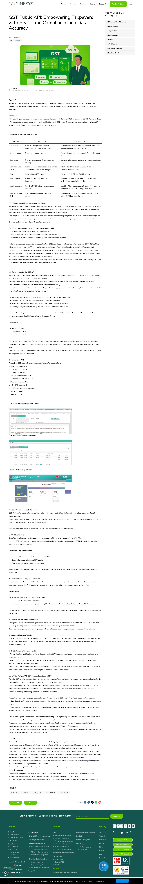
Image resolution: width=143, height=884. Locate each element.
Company (83, 4)
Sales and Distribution (62, 847)
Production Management (63, 844)
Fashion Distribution (16, 837)
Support (110, 40)
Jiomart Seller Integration (39, 855)
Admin (15, 88)
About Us (102, 832)
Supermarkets (14, 858)
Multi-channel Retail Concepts (117, 22)
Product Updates (113, 26)
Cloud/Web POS (60, 859)
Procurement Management (64, 841)
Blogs (101, 847)
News (101, 854)
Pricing (92, 4)
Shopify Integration (37, 862)
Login (130, 4)
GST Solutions (15, 41)
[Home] (21, 3)
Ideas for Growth (113, 35)
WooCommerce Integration (40, 868)
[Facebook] (85, 802)
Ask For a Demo (118, 4)
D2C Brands (14, 847)
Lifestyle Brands (15, 855)
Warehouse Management (63, 836)
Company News (112, 31)
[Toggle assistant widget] (5, 873)
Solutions (63, 4)
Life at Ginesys (104, 858)
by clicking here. (99, 881)
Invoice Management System (88, 761)
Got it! (122, 881)
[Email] (100, 802)
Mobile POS (59, 865)
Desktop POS (59, 862)
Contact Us (102, 4)
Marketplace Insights (114, 53)
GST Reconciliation (84, 847)
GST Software (50, 793)
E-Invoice (14, 793)
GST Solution (63, 793)
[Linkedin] (89, 802)
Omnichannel (14, 835)
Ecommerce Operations (115, 48)
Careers (102, 843)
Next (31, 803)
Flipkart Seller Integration (39, 852)
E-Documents (82, 850)
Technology (103, 836)
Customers (102, 840)
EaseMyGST (37, 793)
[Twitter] (93, 802)
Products (73, 4)
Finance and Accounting (63, 849)
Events (101, 851)
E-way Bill (25, 793)
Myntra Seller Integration (39, 849)
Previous (15, 803)
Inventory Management (62, 838)
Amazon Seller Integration (40, 847)
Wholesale (13, 840)
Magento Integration (38, 865)
